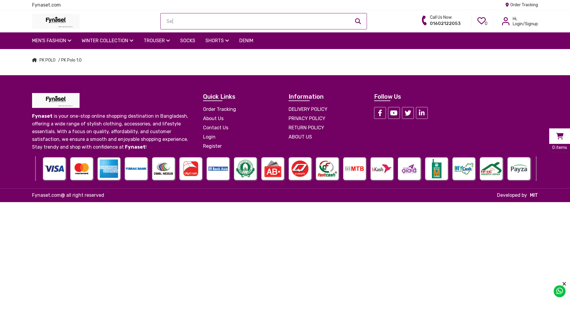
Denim (246, 40)
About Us (213, 118)
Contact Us (215, 127)
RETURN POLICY (306, 127)
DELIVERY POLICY (308, 109)
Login (209, 137)
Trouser (155, 40)
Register (212, 146)
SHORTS (215, 40)
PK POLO (47, 60)
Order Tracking (523, 4)
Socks (187, 40)
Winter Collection (105, 40)
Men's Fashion (49, 40)
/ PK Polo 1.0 (70, 60)
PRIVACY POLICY (307, 118)
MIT (534, 195)
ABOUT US (300, 137)
